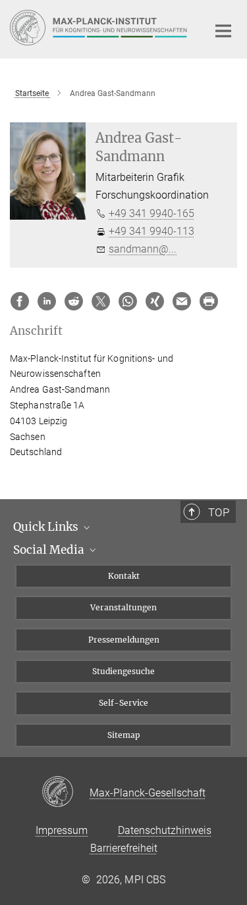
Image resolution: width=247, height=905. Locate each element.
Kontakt (124, 576)
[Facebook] (20, 301)
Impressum (62, 830)
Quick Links (47, 526)
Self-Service (123, 703)
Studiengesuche (123, 671)
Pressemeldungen (123, 640)
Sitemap (123, 735)
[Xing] (155, 301)
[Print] (209, 301)
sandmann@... (143, 249)
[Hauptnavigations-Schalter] (223, 31)
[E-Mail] (182, 301)
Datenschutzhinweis (164, 830)
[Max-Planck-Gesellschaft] (65, 792)
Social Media (50, 549)
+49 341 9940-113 (151, 231)
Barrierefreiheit (123, 848)
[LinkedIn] (47, 301)
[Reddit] (74, 301)
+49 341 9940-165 (151, 213)
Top (218, 512)
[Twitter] (101, 301)
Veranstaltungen (123, 607)
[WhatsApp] (128, 301)
